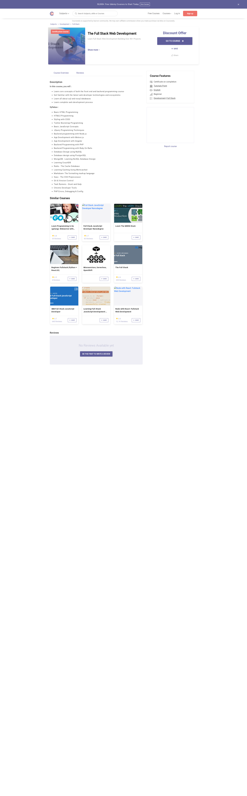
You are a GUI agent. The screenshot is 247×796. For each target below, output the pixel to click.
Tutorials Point (160, 86)
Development (64, 24)
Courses (167, 13)
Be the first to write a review (96, 354)
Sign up (190, 13)
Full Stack (76, 24)
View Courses (145, 4)
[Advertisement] (168, 125)
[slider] (53, 235)
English (157, 90)
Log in (177, 13)
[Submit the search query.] (76, 13)
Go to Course (173, 41)
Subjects (53, 24)
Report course (170, 146)
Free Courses (154, 13)
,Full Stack (170, 98)
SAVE (175, 49)
